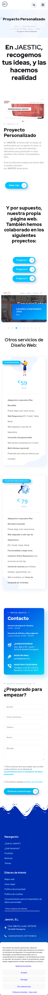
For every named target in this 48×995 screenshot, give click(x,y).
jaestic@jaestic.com (22, 658)
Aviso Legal (33, 992)
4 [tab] (20, 328)
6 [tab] (28, 328)
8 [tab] (35, 328)
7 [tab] (31, 328)
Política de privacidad (19, 992)
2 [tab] (12, 328)
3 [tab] (16, 328)
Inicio (16, 26)
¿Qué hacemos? (29, 26)
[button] (6, 109)
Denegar (24, 979)
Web (38, 29)
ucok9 (19, 311)
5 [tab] (24, 328)
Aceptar (24, 972)
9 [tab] (39, 328)
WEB (17, 315)
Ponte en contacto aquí (19, 791)
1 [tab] (8, 328)
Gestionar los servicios (23, 966)
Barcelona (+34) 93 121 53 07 (26, 670)
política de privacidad (33, 781)
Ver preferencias (24, 986)
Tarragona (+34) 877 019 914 (26, 667)
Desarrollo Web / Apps (23, 29)
